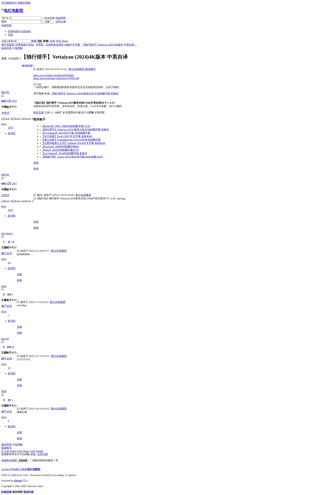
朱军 (3, 391)
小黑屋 (23, 469)
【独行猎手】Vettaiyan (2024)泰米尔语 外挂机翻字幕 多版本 (84, 93)
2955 (14, 101)
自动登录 (49, 18)
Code (32, 451)
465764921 (7, 233)
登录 (33, 454)
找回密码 (60, 18)
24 (13, 241)
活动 (52, 41)
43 (9, 241)
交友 (58, 41)
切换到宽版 (23, 2)
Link (19, 451)
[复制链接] (27, 65)
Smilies (39, 451)
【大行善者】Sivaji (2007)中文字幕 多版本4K (66, 136)
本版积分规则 (9, 460)
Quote (26, 451)
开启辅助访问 (9, 2)
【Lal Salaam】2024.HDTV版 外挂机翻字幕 (65, 133)
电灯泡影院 (7, 44)
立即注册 (60, 21)
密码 (3, 21)
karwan (5, 338)
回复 (36, 162)
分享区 (40, 44)
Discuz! (18, 480)
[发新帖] (17, 48)
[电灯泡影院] (12, 10)
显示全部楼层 (76, 69)
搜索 (33, 41)
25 (13, 346)
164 (9, 294)
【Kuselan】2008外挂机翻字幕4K (60, 146)
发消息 (12, 133)
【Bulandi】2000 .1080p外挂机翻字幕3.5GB (65, 126)
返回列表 (6, 48)
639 (9, 346)
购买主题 (38, 112)
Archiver (5, 469)
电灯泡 (5, 92)
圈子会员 (6, 253)
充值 (10, 34)
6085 (3, 101)
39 (9, 399)
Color (7, 451)
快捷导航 (6, 25)
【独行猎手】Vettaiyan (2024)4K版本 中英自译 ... (109, 44)
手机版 (15, 469)
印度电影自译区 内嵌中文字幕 (63, 44)
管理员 (5, 113)
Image (13, 451)
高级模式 (6, 448)
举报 (36, 168)
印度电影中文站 (19, 31)
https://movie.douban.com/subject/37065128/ (56, 78)
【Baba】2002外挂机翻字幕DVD (60, 150)
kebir (3, 286)
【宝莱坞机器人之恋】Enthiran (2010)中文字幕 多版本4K (73, 143)
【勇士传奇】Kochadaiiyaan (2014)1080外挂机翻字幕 (71, 139)
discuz (65, 41)
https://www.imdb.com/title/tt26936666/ (53, 75)
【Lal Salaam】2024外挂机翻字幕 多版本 (64, 153)
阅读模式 (90, 69)
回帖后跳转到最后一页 (45, 460)
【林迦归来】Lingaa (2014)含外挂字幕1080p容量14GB (72, 156)
